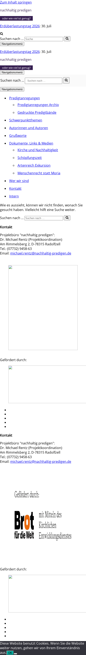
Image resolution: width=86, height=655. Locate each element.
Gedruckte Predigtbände (37, 112)
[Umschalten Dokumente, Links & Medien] (73, 143)
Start (11, 410)
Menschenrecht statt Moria (39, 173)
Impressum (14, 422)
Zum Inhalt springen (16, 2)
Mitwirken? (14, 414)
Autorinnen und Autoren (28, 128)
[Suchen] (1, 34)
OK (10, 652)
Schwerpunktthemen (25, 120)
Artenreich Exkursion (34, 165)
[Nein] (15, 653)
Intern (14, 196)
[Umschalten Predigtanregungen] (73, 98)
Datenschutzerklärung (20, 426)
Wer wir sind (19, 180)
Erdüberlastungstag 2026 (20, 26)
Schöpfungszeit (30, 157)
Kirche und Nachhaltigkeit (38, 150)
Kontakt (15, 188)
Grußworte (18, 135)
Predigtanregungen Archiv (38, 104)
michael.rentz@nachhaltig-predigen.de (40, 253)
